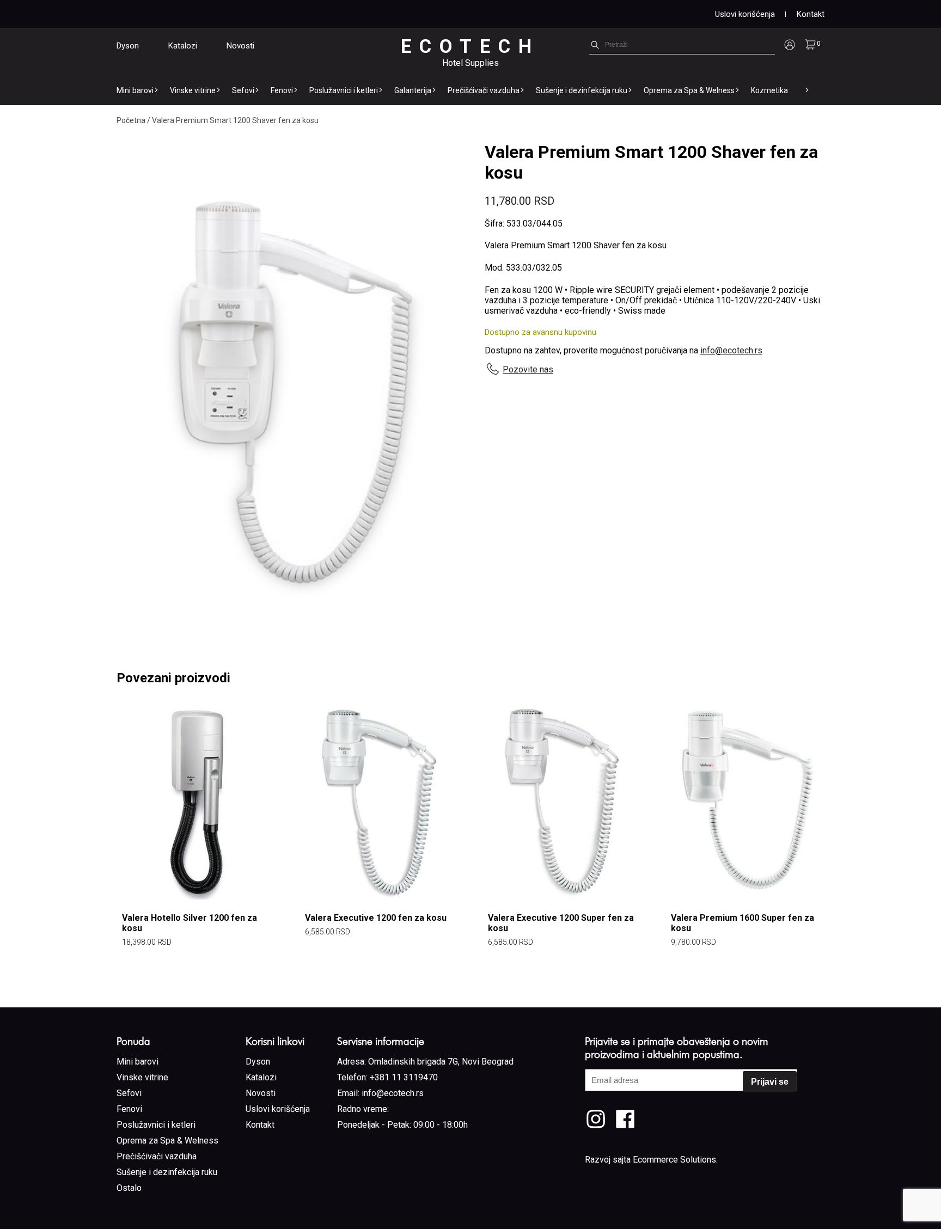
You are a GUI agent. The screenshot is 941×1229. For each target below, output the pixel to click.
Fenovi (282, 90)
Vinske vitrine (193, 90)
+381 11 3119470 (404, 1077)
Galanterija (412, 90)
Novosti (240, 46)
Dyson (128, 46)
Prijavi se (770, 1081)
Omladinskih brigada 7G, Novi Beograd (441, 1061)
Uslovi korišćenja (745, 14)
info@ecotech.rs (731, 350)
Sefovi (243, 90)
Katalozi (182, 46)
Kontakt (810, 14)
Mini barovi (135, 90)
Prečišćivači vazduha (484, 90)
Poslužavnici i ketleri (343, 90)
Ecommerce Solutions (674, 1159)
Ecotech (470, 46)
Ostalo (129, 1188)
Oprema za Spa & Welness (689, 90)
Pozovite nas (528, 369)
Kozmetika (769, 90)
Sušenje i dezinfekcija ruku (581, 90)
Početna (131, 120)
